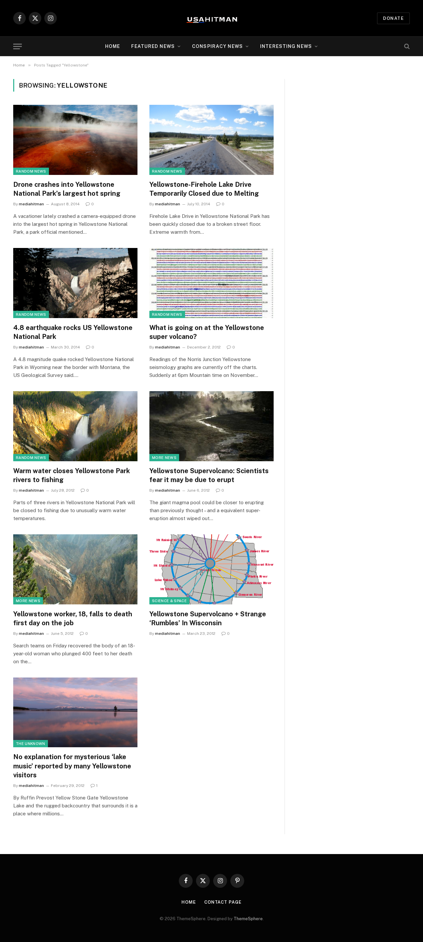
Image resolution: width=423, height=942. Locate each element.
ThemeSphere (248, 918)
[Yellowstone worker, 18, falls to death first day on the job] (75, 569)
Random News (31, 171)
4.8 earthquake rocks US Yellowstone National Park (73, 332)
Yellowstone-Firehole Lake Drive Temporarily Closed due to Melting (204, 189)
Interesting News (286, 46)
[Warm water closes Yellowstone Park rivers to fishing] (75, 426)
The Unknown (30, 744)
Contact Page (223, 902)
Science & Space (169, 601)
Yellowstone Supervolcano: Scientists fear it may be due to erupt (209, 475)
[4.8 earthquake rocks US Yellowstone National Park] (75, 283)
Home (112, 46)
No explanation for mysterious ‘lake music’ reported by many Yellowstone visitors (72, 766)
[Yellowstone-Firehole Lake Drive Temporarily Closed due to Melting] (211, 140)
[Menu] (17, 46)
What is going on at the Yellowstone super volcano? (206, 332)
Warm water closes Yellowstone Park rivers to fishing (71, 475)
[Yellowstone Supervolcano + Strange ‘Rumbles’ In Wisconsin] (211, 569)
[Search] (406, 46)
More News (164, 458)
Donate (393, 18)
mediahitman (31, 204)
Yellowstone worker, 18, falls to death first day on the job (72, 618)
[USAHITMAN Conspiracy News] (211, 18)
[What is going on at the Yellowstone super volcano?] (211, 283)
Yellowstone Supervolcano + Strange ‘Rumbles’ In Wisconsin (207, 618)
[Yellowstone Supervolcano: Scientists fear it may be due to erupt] (211, 426)
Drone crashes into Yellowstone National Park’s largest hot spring (66, 189)
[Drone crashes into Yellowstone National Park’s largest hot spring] (75, 140)
